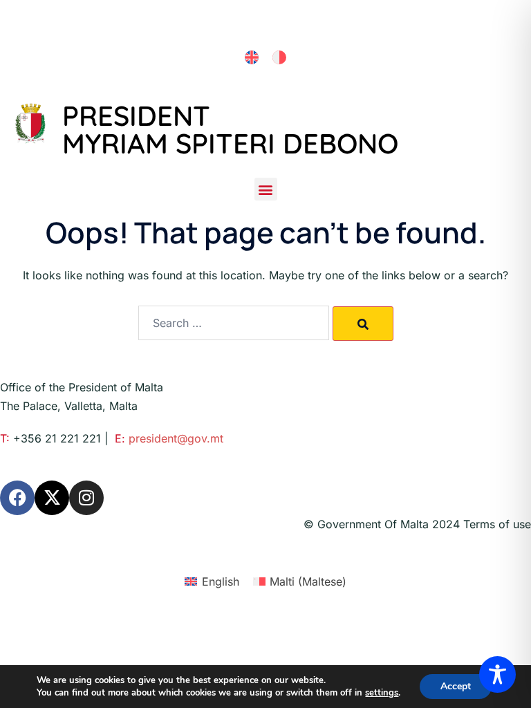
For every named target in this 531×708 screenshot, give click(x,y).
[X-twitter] (52, 498)
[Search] (363, 323)
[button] (265, 189)
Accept (455, 686)
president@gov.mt (176, 438)
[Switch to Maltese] (279, 57)
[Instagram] (86, 498)
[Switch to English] (252, 57)
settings (381, 693)
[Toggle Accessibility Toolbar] (497, 674)
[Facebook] (17, 498)
